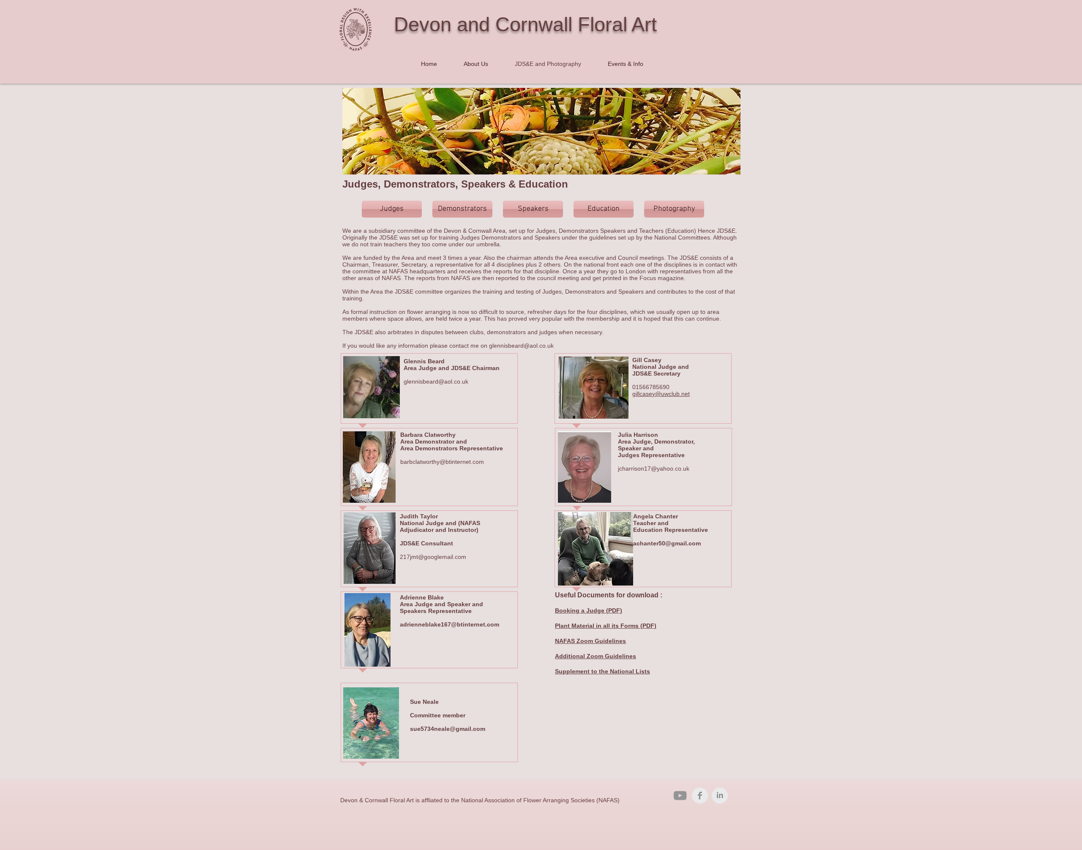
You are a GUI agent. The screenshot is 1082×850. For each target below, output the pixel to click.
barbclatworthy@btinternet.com (442, 461)
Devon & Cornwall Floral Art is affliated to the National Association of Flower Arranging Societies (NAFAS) (480, 800)
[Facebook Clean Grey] (700, 795)
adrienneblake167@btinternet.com (449, 624)
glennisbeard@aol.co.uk (521, 345)
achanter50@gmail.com (667, 543)
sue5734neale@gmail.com (447, 728)
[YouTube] (680, 795)
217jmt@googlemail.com (433, 556)
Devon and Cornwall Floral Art (525, 24)
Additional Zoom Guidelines (595, 656)
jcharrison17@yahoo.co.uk (653, 468)
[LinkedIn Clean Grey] (720, 795)
